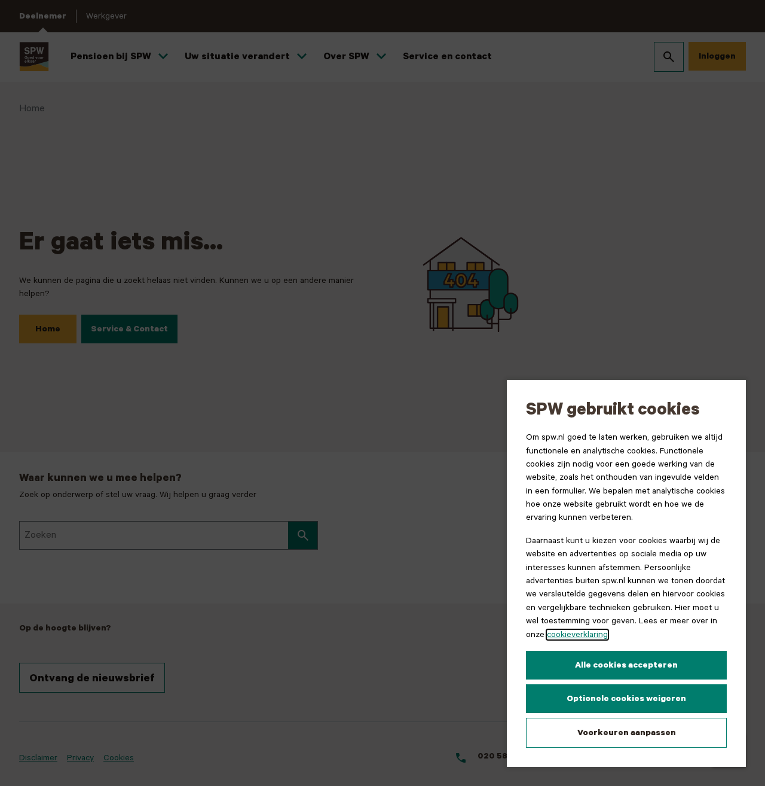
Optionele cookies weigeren (626, 698)
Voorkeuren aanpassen (626, 733)
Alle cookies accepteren (626, 665)
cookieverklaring (577, 634)
